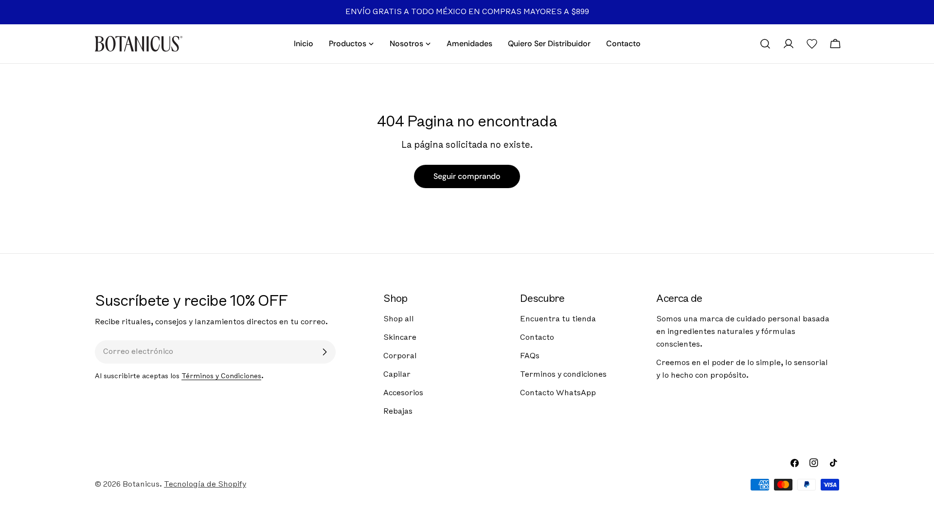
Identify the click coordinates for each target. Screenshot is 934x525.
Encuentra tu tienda (558, 319)
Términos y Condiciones (221, 376)
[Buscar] (765, 43)
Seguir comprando (467, 176)
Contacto (537, 337)
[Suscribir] (324, 352)
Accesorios (403, 393)
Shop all (398, 319)
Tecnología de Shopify (205, 484)
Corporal (400, 356)
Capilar (397, 374)
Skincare (399, 337)
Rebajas (398, 411)
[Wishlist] (812, 43)
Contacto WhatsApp (558, 393)
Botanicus (141, 484)
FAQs (529, 356)
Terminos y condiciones (563, 374)
